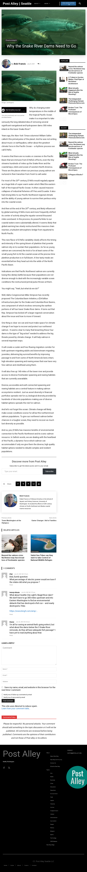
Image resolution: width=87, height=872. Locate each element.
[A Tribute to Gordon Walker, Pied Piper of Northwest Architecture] (63, 79)
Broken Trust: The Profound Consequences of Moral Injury (75, 111)
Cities (61, 91)
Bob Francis (20, 63)
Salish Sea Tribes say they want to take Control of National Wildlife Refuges (42, 557)
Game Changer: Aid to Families (43, 520)
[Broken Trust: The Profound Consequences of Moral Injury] (63, 109)
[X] (23, 484)
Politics (62, 102)
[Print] (38, 484)
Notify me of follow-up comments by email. (18, 694)
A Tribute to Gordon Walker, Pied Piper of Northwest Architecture (76, 80)
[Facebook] (18, 484)
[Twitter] (9, 768)
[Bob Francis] (6, 63)
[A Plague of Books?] (63, 176)
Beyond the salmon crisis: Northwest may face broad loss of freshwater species (13, 557)
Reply (11, 585)
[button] (80, 3)
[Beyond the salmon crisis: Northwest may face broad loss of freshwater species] (14, 543)
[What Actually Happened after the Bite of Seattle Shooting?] (63, 90)
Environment (11, 40)
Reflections (63, 111)
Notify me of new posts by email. (14, 697)
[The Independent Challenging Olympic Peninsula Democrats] (63, 100)
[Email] (33, 484)
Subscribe (49, 471)
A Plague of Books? (75, 175)
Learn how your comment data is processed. (16, 708)
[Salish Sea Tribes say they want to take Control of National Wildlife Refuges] (43, 543)
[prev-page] (61, 119)
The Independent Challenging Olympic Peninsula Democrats (76, 101)
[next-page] (64, 119)
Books (62, 81)
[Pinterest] (28, 484)
